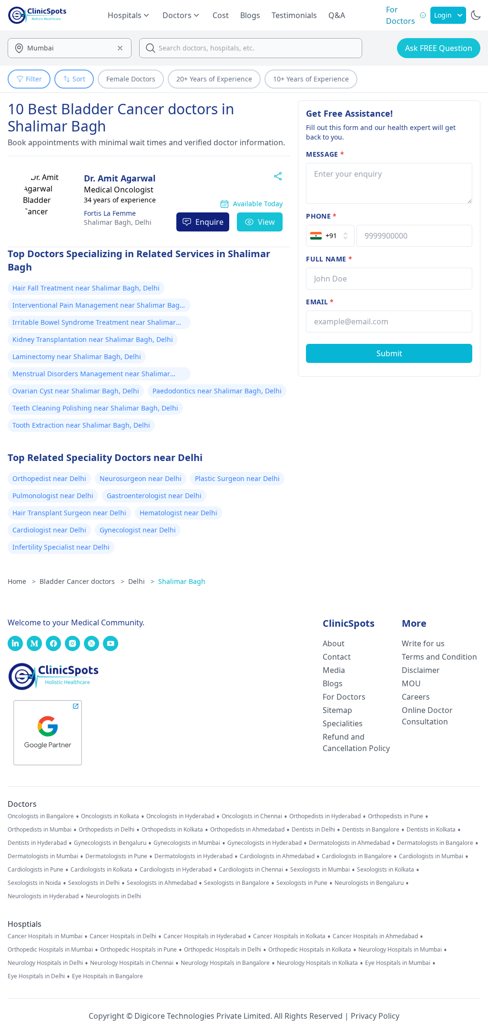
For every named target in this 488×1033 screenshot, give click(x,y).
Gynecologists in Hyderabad (264, 843)
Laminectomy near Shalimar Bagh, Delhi (76, 356)
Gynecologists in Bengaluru (110, 843)
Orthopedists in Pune (395, 816)
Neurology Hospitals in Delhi (45, 963)
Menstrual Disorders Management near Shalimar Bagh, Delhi (91, 375)
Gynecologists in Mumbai (186, 843)
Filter (34, 78)
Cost (221, 15)
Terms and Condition (439, 657)
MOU (411, 683)
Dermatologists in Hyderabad (193, 856)
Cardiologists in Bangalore (357, 856)
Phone (321, 216)
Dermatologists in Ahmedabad (349, 843)
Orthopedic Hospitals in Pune (138, 949)
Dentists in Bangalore (370, 829)
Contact (337, 657)
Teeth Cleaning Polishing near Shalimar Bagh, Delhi (95, 407)
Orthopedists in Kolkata (172, 829)
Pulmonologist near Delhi (52, 495)
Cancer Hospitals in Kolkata (289, 936)
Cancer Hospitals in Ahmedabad (375, 936)
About (334, 643)
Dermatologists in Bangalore (435, 843)
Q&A (336, 15)
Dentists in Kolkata (431, 829)
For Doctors (344, 697)
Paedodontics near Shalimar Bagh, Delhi (217, 390)
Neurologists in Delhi (113, 896)
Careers (416, 697)
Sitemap (337, 710)
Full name (329, 258)
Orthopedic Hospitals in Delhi (222, 949)
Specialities (343, 723)
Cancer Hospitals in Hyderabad (204, 936)
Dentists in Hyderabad (37, 843)
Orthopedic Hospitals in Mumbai (50, 949)
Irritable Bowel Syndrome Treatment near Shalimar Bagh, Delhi (94, 323)
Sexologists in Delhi (94, 883)
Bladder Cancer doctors (82, 581)
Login (443, 15)
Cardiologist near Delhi (49, 529)
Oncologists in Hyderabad (180, 816)
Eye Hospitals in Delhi (36, 976)
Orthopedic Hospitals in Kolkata (309, 949)
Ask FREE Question (438, 48)
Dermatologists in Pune (116, 856)
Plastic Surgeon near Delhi (237, 478)
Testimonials (294, 15)
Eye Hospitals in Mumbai (397, 963)
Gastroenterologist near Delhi (154, 495)
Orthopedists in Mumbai (39, 829)
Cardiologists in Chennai (251, 869)
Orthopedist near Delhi (49, 478)
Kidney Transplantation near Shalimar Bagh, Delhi (92, 339)
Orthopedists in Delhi (106, 829)
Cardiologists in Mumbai (431, 856)
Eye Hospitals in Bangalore (107, 976)
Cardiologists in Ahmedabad (277, 856)
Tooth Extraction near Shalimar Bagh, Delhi (81, 425)
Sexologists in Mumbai (320, 869)
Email (320, 301)
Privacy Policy (375, 1016)
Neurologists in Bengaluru (369, 883)
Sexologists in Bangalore (236, 883)
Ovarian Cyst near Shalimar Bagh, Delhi (75, 390)
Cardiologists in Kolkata (101, 869)
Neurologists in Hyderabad (43, 896)
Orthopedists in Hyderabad (325, 816)
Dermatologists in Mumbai (43, 856)
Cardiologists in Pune (35, 869)
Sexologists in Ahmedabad (162, 883)
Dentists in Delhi (313, 829)
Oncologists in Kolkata (110, 816)
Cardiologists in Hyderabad (176, 869)
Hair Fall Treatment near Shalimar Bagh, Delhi (86, 287)
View (266, 222)
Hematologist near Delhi (178, 512)
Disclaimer (421, 670)
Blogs (250, 15)
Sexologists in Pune (301, 883)
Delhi (118, 222)
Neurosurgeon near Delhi (141, 478)
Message (325, 154)
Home (22, 581)
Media (334, 670)
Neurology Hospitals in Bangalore (225, 963)
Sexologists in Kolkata (385, 869)
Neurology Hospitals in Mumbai (400, 949)
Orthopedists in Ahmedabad (247, 829)
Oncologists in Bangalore (41, 816)
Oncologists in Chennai (252, 816)
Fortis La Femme (110, 213)
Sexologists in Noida (34, 883)
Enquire (209, 222)
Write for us (423, 643)
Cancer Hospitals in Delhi (123, 936)
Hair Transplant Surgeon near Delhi (69, 512)
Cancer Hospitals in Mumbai (45, 936)
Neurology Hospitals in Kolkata (317, 963)
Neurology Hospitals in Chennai (131, 963)
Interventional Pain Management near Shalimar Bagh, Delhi (99, 306)
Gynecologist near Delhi (138, 529)
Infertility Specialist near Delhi (61, 547)
